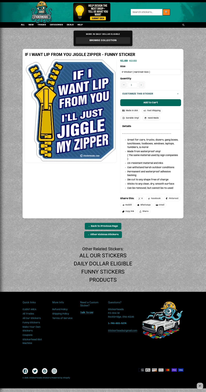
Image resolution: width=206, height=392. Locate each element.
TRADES (42, 25)
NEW (31, 25)
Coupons (28, 335)
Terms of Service (62, 318)
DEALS (70, 25)
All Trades (28, 314)
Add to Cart (150, 102)
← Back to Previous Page (103, 226)
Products (103, 280)
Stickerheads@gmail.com (122, 330)
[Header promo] (91, 12)
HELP (80, 25)
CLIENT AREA (29, 309)
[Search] (183, 25)
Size (122, 66)
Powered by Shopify (60, 378)
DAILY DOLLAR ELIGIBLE (103, 264)
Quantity (125, 78)
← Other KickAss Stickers (103, 234)
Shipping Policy (60, 314)
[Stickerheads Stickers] (41, 12)
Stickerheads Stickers (40, 378)
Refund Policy (60, 309)
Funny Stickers (103, 272)
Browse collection (103, 40)
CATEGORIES (56, 25)
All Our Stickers (103, 255)
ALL (23, 25)
